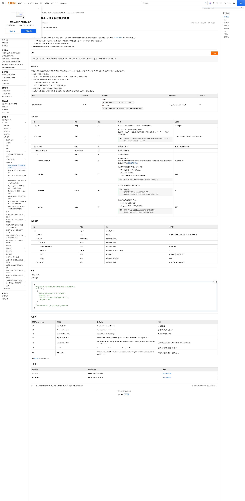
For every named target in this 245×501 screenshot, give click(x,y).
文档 (221, 3)
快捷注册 (12, 31)
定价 (41, 3)
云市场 (47, 3)
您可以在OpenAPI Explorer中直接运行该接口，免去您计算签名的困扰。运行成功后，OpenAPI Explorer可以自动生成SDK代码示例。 (75, 59)
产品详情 (203, 23)
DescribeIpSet (118, 38)
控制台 (229, 3)
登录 (241, 3)
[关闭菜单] (3, 3)
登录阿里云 (28, 31)
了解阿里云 (63, 3)
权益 (36, 3)
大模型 (20, 3)
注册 (234, 3)
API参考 (50, 12)
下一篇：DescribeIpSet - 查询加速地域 (203, 386)
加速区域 (63, 12)
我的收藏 (213, 23)
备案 (225, 3)
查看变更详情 (167, 373)
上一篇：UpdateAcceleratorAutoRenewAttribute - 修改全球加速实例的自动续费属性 (58, 386)
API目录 (56, 12)
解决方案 (30, 3)
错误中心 (36, 358)
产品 (25, 3)
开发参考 (44, 12)
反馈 (127, 394)
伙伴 (52, 3)
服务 (56, 3)
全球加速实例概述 (131, 163)
